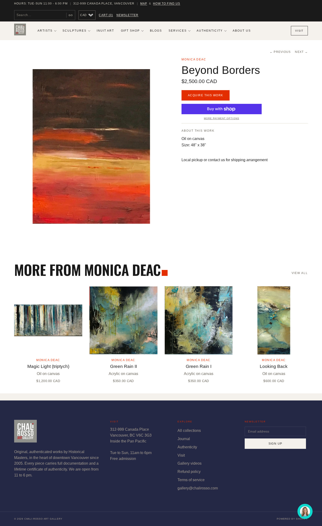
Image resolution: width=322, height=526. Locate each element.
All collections (189, 431)
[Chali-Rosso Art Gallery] (20, 31)
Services (178, 30)
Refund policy (189, 472)
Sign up (275, 443)
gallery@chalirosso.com (198, 488)
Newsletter (127, 15)
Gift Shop (130, 30)
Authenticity (210, 30)
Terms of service (191, 480)
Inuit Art (105, 30)
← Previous (280, 52)
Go (71, 15)
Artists (45, 30)
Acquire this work (205, 95)
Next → (301, 52)
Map (143, 3)
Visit (299, 30)
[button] (91, 146)
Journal (184, 439)
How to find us (166, 3)
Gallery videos (190, 463)
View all (300, 273)
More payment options (221, 118)
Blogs (156, 30)
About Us (242, 30)
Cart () (106, 15)
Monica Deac (194, 59)
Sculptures (74, 30)
